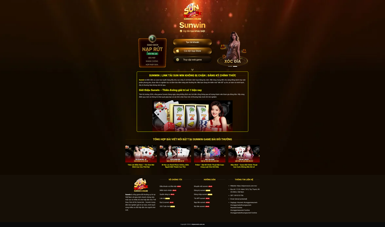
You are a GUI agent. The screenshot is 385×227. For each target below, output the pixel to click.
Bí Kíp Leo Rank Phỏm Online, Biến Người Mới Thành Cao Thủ (175, 166)
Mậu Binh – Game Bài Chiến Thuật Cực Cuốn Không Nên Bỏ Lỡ (244, 166)
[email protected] (241, 199)
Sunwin (141, 80)
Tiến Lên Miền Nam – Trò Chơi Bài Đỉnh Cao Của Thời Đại (141, 166)
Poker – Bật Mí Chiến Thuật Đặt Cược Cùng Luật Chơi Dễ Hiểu (209, 166)
